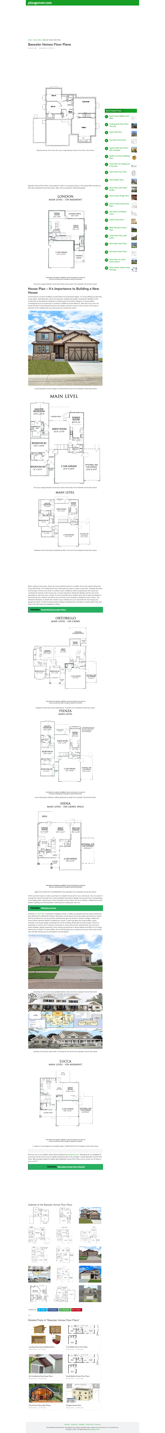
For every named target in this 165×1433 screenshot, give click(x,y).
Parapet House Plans (73, 1405)
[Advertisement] (82, 23)
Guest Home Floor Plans (118, 172)
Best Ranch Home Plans (118, 252)
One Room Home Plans (117, 140)
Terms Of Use (90, 1424)
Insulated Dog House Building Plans (41, 1347)
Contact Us (74, 1424)
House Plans (33, 48)
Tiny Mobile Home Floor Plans (77, 1347)
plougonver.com (40, 3)
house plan (40, 914)
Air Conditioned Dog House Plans (41, 1376)
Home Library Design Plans (119, 196)
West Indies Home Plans (118, 244)
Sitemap (67, 1424)
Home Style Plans (115, 132)
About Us (98, 1424)
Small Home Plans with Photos (40, 1405)
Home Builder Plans (116, 180)
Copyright (82, 1424)
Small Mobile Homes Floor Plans (77, 1376)
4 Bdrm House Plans (116, 220)
